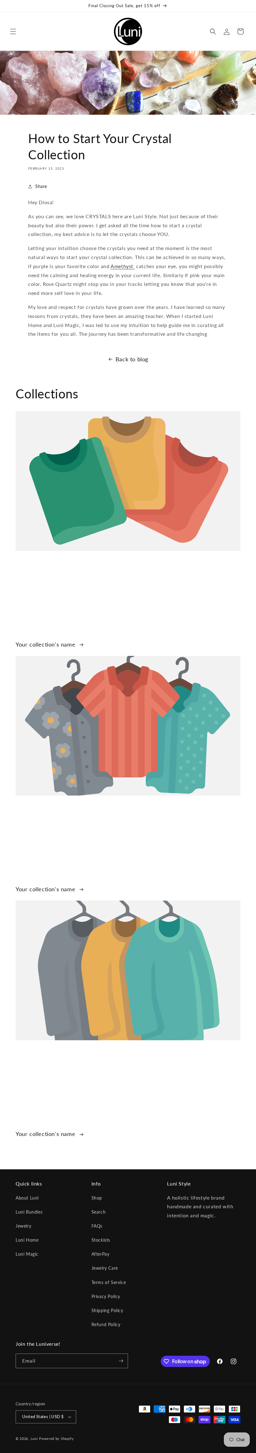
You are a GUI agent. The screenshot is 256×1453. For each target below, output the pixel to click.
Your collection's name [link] (46, 644)
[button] (13, 31)
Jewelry (23, 1226)
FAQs (96, 1226)
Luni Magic (27, 1254)
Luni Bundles (29, 1212)
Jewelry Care (104, 1268)
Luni (34, 1438)
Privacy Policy (105, 1296)
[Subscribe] (121, 1361)
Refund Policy (106, 1324)
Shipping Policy (107, 1310)
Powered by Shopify (56, 1438)
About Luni (27, 1197)
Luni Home (27, 1240)
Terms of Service (108, 1282)
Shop (96, 1197)
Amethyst (123, 266)
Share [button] (41, 186)
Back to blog (132, 359)
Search (98, 1212)
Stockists (100, 1240)
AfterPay (100, 1254)
